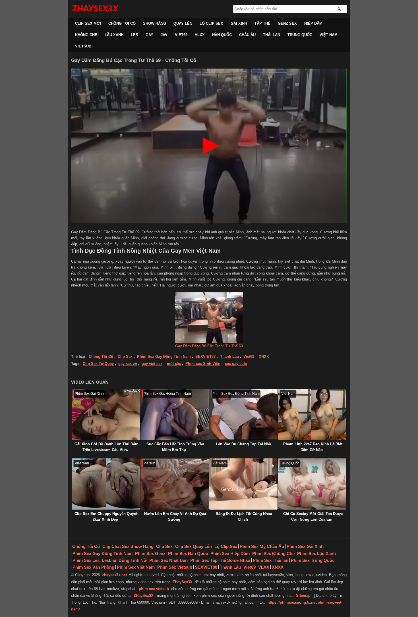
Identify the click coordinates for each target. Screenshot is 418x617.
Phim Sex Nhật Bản (168, 560)
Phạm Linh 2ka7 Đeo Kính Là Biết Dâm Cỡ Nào (312, 447)
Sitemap (303, 595)
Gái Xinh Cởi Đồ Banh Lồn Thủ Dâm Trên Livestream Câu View (106, 447)
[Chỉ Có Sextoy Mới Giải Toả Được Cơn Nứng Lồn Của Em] (312, 484)
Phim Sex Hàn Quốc (188, 553)
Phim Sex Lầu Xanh (316, 553)
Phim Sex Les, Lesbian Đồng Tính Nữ (110, 560)
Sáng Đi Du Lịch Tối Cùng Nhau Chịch (244, 517)
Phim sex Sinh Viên (202, 364)
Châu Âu (247, 35)
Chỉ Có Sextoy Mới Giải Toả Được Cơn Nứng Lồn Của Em (313, 517)
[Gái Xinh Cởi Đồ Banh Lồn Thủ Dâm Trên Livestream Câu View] (105, 414)
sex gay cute (236, 364)
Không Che (86, 35)
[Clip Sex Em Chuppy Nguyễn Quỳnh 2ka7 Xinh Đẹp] (105, 484)
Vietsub (83, 46)
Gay (149, 35)
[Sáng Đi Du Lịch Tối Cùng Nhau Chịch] (243, 484)
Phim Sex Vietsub (174, 567)
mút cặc (174, 364)
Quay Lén (182, 23)
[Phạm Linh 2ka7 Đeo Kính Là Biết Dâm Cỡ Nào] (312, 414)
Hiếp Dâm (313, 23)
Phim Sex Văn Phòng (93, 567)
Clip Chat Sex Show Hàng (128, 546)
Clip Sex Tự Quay (98, 364)
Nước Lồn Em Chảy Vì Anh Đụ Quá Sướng (175, 517)
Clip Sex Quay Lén (193, 546)
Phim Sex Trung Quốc (312, 560)
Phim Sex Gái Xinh (305, 546)
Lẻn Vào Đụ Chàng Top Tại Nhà (243, 444)
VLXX (200, 35)
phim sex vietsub (154, 589)
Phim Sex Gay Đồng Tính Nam (164, 356)
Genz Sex (287, 23)
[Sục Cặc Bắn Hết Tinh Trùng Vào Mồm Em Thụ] (174, 414)
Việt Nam (329, 35)
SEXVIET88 (205, 356)
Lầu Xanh (114, 35)
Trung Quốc (299, 35)
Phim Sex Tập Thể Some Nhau (220, 560)
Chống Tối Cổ (122, 23)
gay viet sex (152, 364)
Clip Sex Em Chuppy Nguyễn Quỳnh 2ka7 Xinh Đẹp (106, 517)
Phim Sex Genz (150, 553)
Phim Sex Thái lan (270, 560)
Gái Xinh (239, 23)
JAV (164, 35)
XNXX (264, 356)
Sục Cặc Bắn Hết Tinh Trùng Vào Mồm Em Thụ (175, 447)
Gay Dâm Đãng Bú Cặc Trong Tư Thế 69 (209, 346)
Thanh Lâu (229, 356)
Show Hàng (154, 23)
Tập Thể (262, 23)
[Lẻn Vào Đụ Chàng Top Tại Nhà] (243, 414)
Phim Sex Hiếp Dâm (230, 553)
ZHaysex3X (95, 8)
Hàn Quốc (222, 35)
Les (134, 35)
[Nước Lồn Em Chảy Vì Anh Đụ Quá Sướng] (174, 484)
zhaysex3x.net (114, 575)
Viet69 (181, 35)
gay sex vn (127, 364)
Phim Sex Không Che (273, 553)
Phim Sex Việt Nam (136, 567)
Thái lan (271, 35)
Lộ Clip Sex (211, 23)
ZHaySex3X (183, 582)
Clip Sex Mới (88, 23)
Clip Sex (125, 356)
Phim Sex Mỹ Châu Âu (262, 546)
